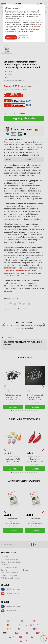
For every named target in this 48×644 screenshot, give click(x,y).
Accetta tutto (11, 37)
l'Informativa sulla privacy (18, 28)
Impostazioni (23, 37)
